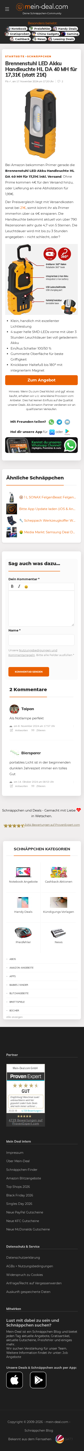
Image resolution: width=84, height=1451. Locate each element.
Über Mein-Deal (18, 1161)
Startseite (15, 56)
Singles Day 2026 (19, 1204)
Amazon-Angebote (21, 967)
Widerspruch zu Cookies (24, 1275)
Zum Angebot (42, 380)
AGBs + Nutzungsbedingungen (29, 1266)
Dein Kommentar (24, 579)
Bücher (14, 1010)
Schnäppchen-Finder (21, 1170)
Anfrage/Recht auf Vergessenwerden (34, 1283)
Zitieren (40, 730)
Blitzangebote (18, 993)
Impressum (14, 1153)
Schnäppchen (39, 56)
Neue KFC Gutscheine (22, 1221)
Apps (12, 976)
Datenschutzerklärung (23, 1258)
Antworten (21, 730)
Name (14, 630)
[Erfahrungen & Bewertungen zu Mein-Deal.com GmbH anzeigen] (25, 1095)
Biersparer (31, 752)
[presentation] (12, 587)
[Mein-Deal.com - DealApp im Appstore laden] (18, 1380)
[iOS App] (51, 432)
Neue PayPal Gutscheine (24, 1212)
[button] (12, 586)
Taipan (27, 708)
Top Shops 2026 (18, 1187)
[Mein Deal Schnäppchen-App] (42, 1380)
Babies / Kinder (18, 984)
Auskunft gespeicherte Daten (28, 1292)
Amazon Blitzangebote (23, 1178)
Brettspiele (17, 1001)
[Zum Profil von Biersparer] (14, 753)
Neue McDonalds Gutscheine (28, 1229)
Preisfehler (45, 1340)
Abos (12, 959)
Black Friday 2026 (19, 1195)
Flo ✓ (8, 81)
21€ (23, 208)
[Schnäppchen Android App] (67, 432)
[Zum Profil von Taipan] (14, 709)
